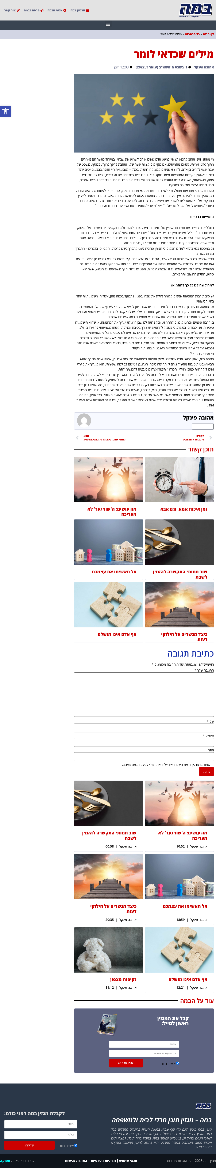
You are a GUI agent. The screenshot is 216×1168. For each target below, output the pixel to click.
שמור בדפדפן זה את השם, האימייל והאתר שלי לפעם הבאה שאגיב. (166, 764)
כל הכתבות (192, 34)
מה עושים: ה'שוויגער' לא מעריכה (111, 511)
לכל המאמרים (202, 426)
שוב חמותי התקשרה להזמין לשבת (180, 574)
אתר (211, 750)
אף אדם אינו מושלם (117, 634)
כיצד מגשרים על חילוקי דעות (184, 636)
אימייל (208, 735)
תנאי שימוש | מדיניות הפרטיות (114, 1160)
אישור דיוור (168, 1063)
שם (210, 721)
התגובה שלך (204, 670)
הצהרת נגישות (75, 1160)
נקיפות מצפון (123, 979)
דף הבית (208, 34)
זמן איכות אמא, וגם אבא (183, 509)
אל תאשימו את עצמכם (114, 572)
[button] (5, 111)
